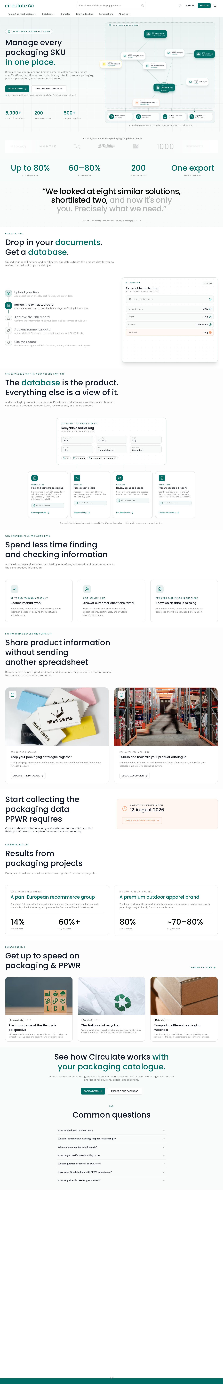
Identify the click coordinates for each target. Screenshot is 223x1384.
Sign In (190, 5)
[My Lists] (180, 5)
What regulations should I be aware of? (79, 1163)
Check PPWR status (167, 513)
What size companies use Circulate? (77, 1147)
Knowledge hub (84, 14)
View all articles (201, 967)
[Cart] (215, 5)
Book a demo (15, 88)
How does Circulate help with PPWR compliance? (85, 1172)
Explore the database (48, 88)
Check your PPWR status (140, 820)
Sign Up (204, 5)
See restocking (80, 513)
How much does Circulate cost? (75, 1130)
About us (123, 14)
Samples (65, 14)
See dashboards (123, 513)
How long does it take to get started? (79, 1180)
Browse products (38, 513)
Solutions (47, 14)
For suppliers (106, 14)
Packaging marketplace (21, 14)
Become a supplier (133, 775)
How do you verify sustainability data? (79, 1155)
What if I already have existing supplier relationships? (87, 1138)
